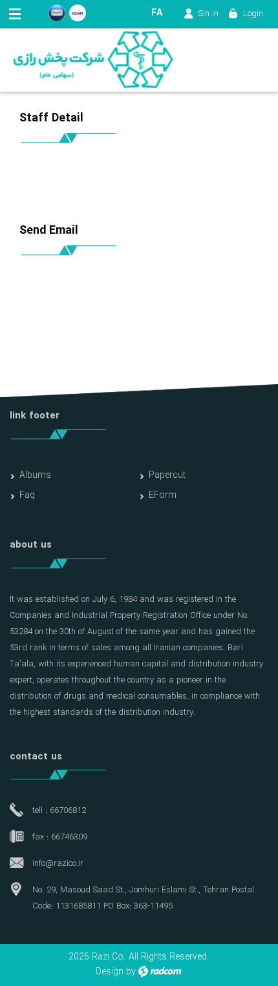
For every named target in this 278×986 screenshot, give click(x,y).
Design (109, 972)
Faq (27, 495)
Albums (35, 475)
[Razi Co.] (93, 60)
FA (156, 13)
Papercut (167, 475)
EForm (162, 495)
